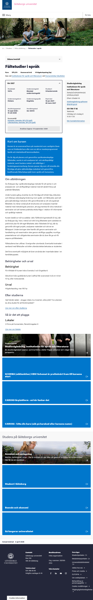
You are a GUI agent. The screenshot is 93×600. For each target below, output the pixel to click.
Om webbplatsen (79, 577)
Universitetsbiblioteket (81, 562)
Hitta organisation (55, 555)
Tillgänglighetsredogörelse (82, 589)
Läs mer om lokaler (13, 329)
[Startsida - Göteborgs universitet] (10, 558)
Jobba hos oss (77, 567)
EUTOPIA (76, 574)
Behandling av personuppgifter (78, 582)
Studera (9, 48)
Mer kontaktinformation (76, 121)
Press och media (78, 571)
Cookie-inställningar (80, 586)
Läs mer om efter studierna (16, 308)
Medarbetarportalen (81, 558)
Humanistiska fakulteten (55, 76)
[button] (41, 15)
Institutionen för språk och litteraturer (27, 76)
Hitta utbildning (20, 48)
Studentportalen (79, 555)
